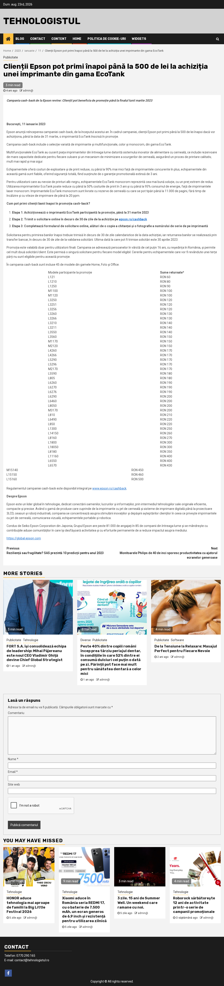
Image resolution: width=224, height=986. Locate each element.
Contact (37, 39)
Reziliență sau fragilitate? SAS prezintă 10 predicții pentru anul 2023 (55, 551)
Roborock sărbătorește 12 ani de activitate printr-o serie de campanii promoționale (194, 905)
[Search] (217, 39)
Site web (14, 784)
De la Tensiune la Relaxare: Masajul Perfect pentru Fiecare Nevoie (185, 648)
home (77, 39)
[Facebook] (8, 973)
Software (177, 640)
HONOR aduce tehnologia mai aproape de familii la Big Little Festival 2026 (28, 905)
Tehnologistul (41, 21)
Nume (13, 759)
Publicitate (10, 57)
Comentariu (16, 713)
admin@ (28, 90)
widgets (139, 39)
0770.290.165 (25, 955)
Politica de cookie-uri (107, 39)
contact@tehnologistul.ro (31, 960)
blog (20, 39)
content (58, 39)
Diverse (85, 640)
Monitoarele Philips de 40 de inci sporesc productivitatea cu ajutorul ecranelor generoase (168, 553)
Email (13, 772)
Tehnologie (30, 640)
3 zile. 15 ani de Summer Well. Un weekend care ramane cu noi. (138, 902)
